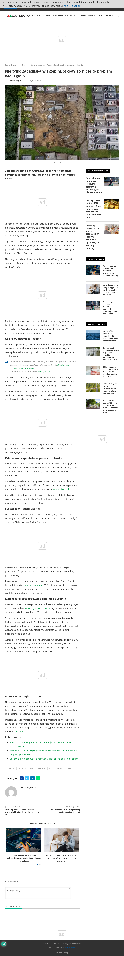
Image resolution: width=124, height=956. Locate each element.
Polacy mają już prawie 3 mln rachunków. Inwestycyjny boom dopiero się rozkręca (24, 858)
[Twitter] (102, 15)
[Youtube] (110, 15)
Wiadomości (37, 15)
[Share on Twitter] (27, 778)
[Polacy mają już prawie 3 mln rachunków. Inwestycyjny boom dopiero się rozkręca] (23, 840)
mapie (19, 731)
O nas (45, 943)
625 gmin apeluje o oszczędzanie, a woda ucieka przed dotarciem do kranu (110, 372)
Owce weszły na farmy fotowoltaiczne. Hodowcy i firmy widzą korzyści (110, 388)
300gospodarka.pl (70, 948)
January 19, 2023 (45, 371)
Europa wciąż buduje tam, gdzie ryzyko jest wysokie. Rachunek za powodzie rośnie (111, 354)
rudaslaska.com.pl (33, 585)
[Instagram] (104, 15)
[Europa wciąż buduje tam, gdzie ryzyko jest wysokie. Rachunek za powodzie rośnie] (93, 351)
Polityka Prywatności (72, 943)
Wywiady (91, 15)
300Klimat (69, 15)
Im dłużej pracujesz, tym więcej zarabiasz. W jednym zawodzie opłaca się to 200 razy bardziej (93, 237)
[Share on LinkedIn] (32, 778)
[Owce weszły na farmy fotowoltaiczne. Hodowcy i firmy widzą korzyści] (93, 387)
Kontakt (56, 943)
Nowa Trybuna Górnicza (37, 608)
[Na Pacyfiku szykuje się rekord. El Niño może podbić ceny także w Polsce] (93, 335)
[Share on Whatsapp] (38, 778)
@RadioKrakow (63, 365)
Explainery (81, 15)
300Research (58, 15)
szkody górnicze (55, 768)
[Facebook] (99, 15)
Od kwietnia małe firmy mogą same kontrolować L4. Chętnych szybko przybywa (61, 858)
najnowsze (41, 768)
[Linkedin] (107, 15)
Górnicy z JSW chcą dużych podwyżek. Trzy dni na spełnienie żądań (43, 758)
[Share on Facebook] (22, 778)
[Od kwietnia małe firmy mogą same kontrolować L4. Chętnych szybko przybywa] (61, 840)
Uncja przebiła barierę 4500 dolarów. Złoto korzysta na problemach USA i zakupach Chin (93, 209)
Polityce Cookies (71, 5)
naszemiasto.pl (61, 489)
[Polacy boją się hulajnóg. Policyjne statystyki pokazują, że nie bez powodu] (111, 181)
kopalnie (22, 768)
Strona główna (10, 65)
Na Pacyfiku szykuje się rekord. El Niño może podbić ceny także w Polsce (110, 336)
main (31, 768)
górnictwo (11, 768)
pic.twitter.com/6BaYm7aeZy (22, 368)
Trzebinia (69, 768)
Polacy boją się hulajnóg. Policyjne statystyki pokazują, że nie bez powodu (94, 185)
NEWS (23, 65)
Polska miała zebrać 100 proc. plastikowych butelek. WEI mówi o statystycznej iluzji (111, 406)
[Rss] (112, 15)
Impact (48, 15)
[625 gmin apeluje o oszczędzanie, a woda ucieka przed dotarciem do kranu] (93, 370)
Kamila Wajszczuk (17, 80)
